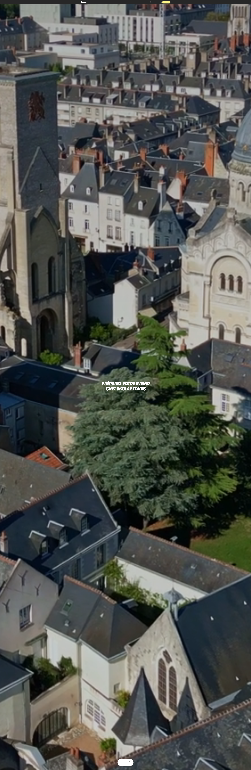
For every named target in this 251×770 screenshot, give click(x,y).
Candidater (166, 2)
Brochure (147, 2)
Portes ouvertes (156, 2)
